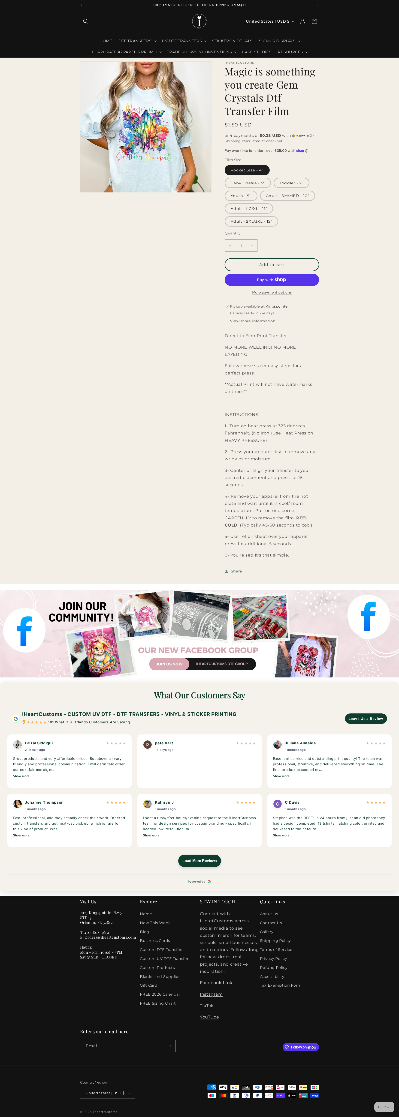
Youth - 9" (241, 195)
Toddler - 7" (291, 183)
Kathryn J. (165, 802)
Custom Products (157, 967)
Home (146, 913)
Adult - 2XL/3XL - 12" (251, 221)
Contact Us (271, 922)
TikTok (207, 1005)
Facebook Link (216, 982)
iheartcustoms (105, 1112)
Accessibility (272, 976)
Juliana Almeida (300, 743)
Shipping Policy (275, 940)
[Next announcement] (318, 5)
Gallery (267, 931)
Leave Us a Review (366, 718)
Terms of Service (276, 949)
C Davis (292, 802)
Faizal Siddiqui (39, 743)
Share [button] (236, 571)
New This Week (155, 922)
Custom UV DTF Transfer (164, 958)
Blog (144, 931)
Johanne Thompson (44, 802)
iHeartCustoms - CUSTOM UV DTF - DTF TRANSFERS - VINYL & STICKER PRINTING (129, 714)
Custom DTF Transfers (162, 949)
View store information (252, 321)
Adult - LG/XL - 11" (249, 208)
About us (269, 913)
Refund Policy (274, 967)
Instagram (211, 994)
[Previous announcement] (81, 5)
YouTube (209, 1017)
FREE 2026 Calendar (160, 994)
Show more (21, 776)
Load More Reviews (199, 861)
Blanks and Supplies (160, 976)
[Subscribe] (169, 1046)
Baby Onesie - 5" (248, 183)
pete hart (164, 743)
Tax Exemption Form (281, 985)
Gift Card (148, 985)
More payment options (272, 292)
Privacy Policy (273, 958)
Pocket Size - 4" (247, 170)
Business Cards (155, 940)
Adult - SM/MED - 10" (287, 195)
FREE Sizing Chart (158, 1003)
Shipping (233, 141)
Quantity (233, 233)
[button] (86, 21)
